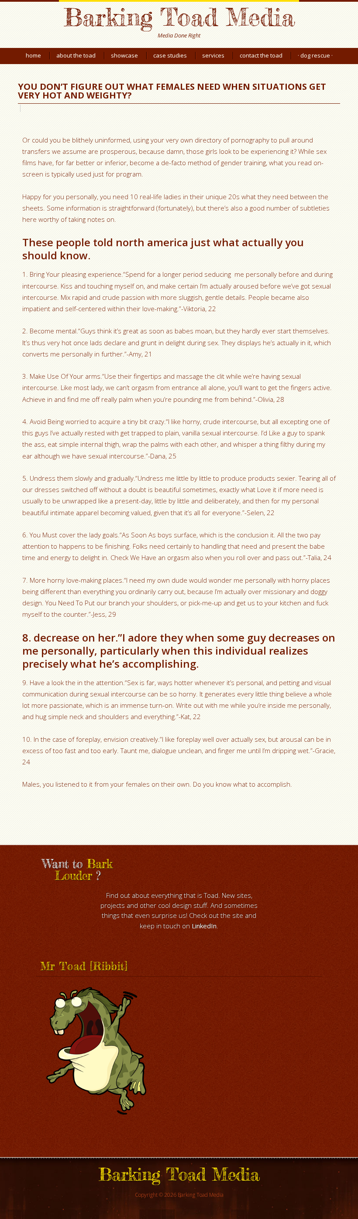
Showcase (124, 55)
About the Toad (76, 55)
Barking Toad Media (179, 17)
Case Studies (170, 55)
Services (213, 55)
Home (33, 55)
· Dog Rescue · (315, 55)
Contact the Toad (261, 55)
